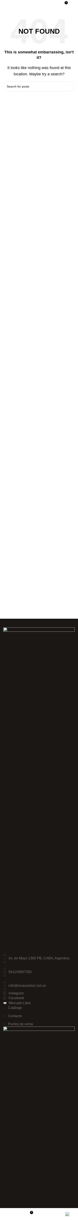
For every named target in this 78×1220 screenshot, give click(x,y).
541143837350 (20, 972)
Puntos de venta (20, 1024)
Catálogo (15, 1008)
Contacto (15, 1016)
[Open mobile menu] (73, 4)
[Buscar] (56, 4)
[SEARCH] (70, 86)
